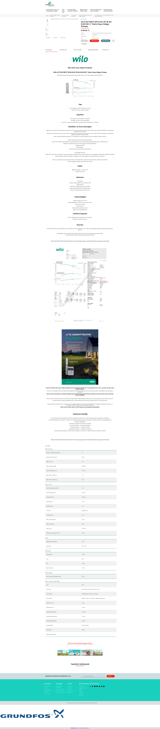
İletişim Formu (47, 689)
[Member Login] (106, 4)
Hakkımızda (46, 686)
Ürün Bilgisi (48, 49)
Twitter (80, 690)
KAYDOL (110, 676)
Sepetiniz (69, 692)
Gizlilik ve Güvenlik (60, 689)
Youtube (81, 694)
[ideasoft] (73, 728)
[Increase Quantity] (87, 41)
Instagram (81, 692)
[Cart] (113, 4)
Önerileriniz (105, 49)
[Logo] (50, 4)
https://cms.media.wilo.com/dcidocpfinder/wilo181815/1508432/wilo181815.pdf (80, 644)
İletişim (45, 687)
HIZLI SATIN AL (105, 40)
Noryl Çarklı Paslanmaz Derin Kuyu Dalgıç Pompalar (102, 33)
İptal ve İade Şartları (60, 690)
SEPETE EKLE (94, 40)
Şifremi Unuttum (71, 691)
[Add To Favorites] (113, 41)
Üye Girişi (69, 689)
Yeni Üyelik (69, 687)
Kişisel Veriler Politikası (61, 692)
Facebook (81, 686)
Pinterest (81, 695)
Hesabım (69, 686)
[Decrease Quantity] (82, 41)
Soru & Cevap (77, 49)
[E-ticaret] (80, 728)
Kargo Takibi (47, 694)
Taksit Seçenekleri (93, 49)
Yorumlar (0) (63, 49)
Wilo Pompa (84, 19)
